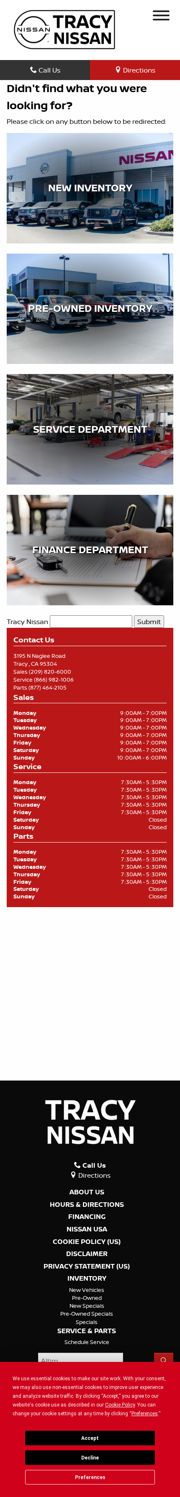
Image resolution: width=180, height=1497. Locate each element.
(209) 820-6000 (50, 671)
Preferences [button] (144, 1414)
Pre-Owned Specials (86, 1313)
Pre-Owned (87, 1297)
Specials (87, 1322)
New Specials (86, 1305)
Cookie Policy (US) (87, 1242)
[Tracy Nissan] (64, 28)
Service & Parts (86, 1331)
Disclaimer (87, 1254)
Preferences (90, 1477)
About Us (86, 1192)
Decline (90, 1458)
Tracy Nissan (27, 621)
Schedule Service (86, 1342)
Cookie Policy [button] (120, 1405)
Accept (90, 1438)
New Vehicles (86, 1290)
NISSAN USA (87, 1229)
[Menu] (161, 16)
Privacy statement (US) (87, 1266)
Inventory (86, 1278)
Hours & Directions (87, 1205)
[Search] (163, 1361)
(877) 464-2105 (47, 687)
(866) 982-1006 (54, 679)
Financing (86, 1217)
